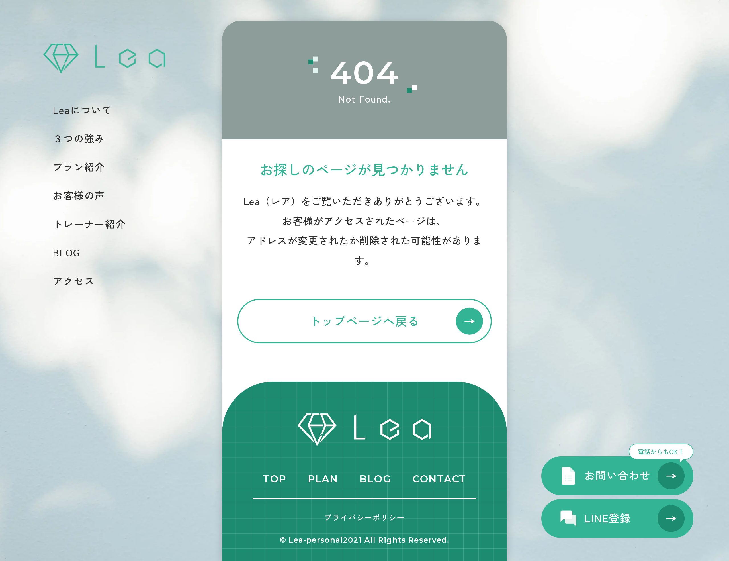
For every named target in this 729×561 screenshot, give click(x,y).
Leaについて (82, 110)
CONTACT (439, 479)
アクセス (74, 281)
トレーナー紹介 (89, 224)
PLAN (323, 479)
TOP (274, 479)
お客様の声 (79, 195)
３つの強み (79, 138)
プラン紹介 (79, 167)
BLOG (66, 252)
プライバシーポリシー (364, 517)
